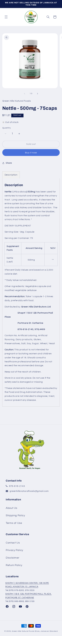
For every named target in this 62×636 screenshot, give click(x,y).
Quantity (6, 128)
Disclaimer (12, 557)
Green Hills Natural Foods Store (26, 631)
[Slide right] (37, 93)
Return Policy (14, 565)
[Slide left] (24, 93)
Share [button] (9, 163)
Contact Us (13, 542)
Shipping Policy (15, 515)
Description (11, 175)
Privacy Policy (14, 550)
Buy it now (31, 152)
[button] (6, 17)
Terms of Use (14, 523)
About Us (11, 508)
